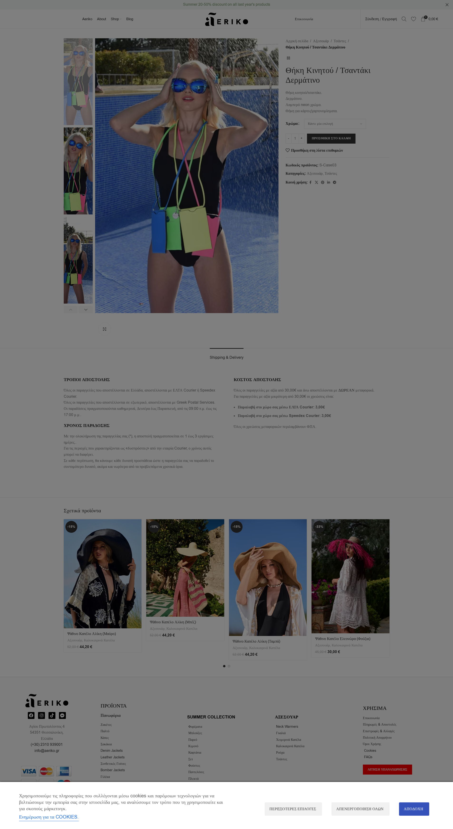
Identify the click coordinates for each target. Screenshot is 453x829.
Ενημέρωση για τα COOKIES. (49, 817)
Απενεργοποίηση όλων (360, 809)
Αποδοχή (413, 809)
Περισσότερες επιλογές (292, 809)
